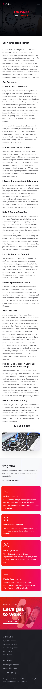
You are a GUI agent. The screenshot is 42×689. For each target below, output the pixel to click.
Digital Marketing (9, 641)
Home (16, 16)
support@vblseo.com (11, 665)
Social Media (7, 651)
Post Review (7, 655)
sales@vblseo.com (10, 668)
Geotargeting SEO (10, 644)
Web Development (10, 648)
